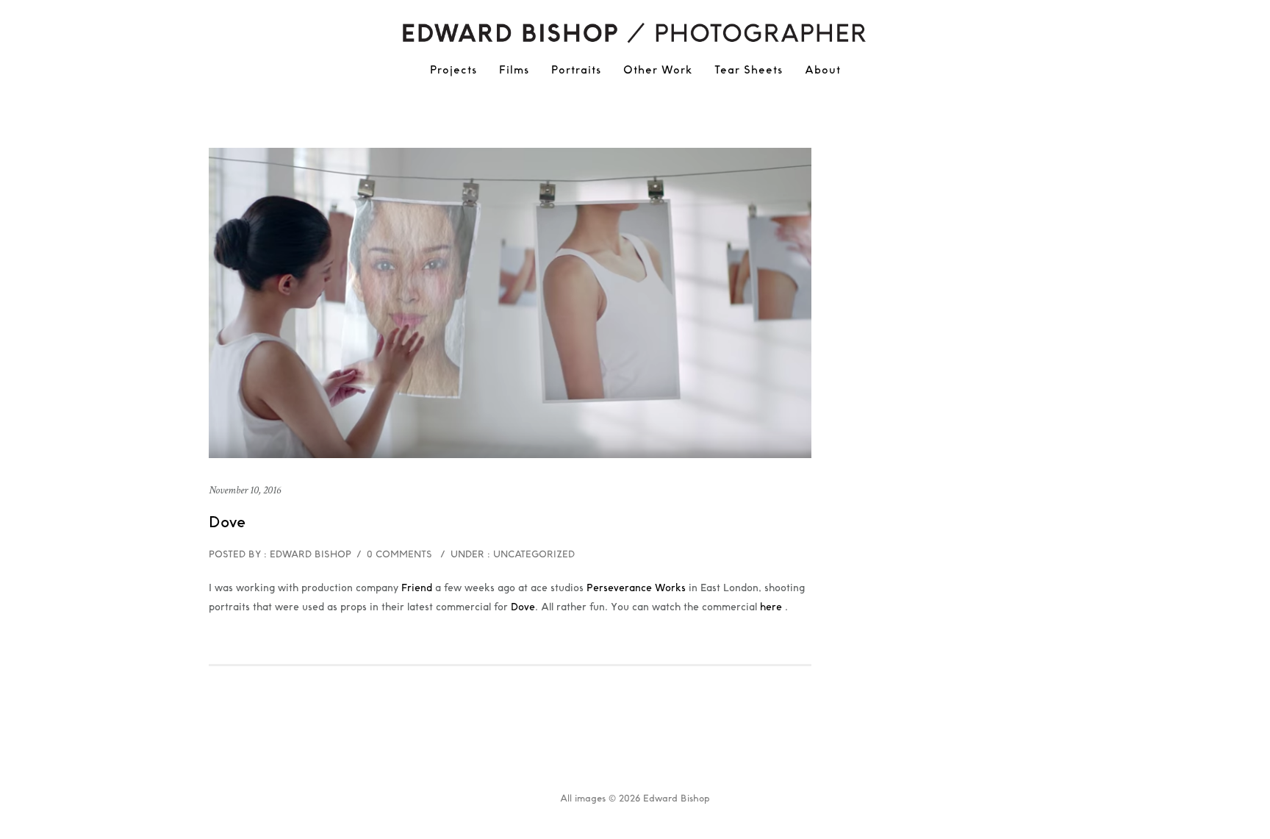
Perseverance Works (636, 587)
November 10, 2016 (245, 490)
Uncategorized (532, 554)
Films (514, 70)
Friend (416, 587)
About (823, 70)
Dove (227, 522)
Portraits (576, 70)
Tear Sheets (748, 70)
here (772, 607)
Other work (657, 70)
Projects (453, 70)
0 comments (399, 554)
